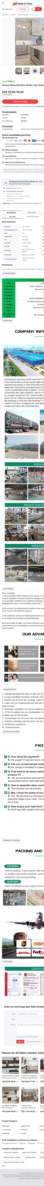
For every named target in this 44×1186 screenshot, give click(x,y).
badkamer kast (25, 1126)
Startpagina (5, 14)
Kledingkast (6, 1133)
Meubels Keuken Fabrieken (12, 1157)
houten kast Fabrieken (11, 1152)
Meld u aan (6, 203)
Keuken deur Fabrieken (29, 1152)
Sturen (20, 1042)
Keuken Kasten (34, 14)
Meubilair (13, 14)
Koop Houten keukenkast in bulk (14, 1162)
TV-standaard (6, 1130)
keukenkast (5, 1126)
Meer (4, 1166)
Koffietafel (24, 1130)
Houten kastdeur (30, 1157)
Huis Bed (23, 1133)
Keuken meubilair (23, 14)
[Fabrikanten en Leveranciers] (22, 3)
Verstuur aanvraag (20, 102)
